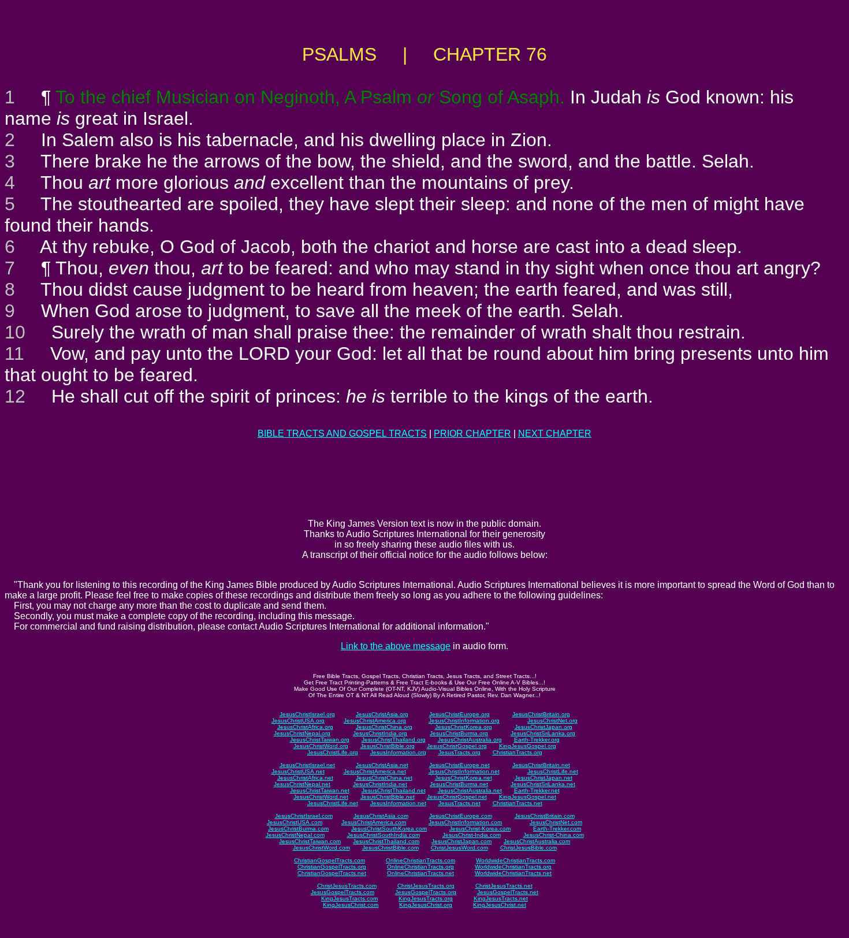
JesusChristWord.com (321, 847)
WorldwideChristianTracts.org (513, 866)
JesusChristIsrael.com (304, 816)
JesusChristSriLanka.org (543, 733)
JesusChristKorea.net (463, 778)
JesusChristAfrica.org (305, 727)
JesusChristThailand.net (394, 790)
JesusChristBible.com (390, 847)
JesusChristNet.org (552, 720)
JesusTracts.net (459, 803)
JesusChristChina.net (384, 778)
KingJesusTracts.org (426, 898)
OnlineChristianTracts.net (420, 873)
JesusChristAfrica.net (305, 778)
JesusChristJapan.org (543, 727)
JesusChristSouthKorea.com (389, 828)
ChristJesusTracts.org (426, 886)
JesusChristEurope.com (460, 816)
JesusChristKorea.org (463, 727)
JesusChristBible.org (387, 746)
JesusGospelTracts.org (425, 892)
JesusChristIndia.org (380, 733)
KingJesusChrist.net (499, 905)
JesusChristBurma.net (459, 784)
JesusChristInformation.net (464, 771)
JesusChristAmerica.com (373, 822)
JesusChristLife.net (552, 771)
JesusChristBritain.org (541, 714)
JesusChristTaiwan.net (319, 790)
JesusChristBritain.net (541, 765)
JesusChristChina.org (384, 727)
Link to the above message (395, 646)
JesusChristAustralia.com (537, 841)
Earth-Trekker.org (537, 739)
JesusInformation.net (398, 803)
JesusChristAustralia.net (470, 790)
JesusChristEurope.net (459, 765)
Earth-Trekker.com (557, 828)
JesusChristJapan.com (461, 841)
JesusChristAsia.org (382, 714)
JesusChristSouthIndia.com (383, 835)
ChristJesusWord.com (459, 847)
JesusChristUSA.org (298, 720)
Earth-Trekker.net (537, 790)
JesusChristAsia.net (382, 765)
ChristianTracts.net (517, 803)
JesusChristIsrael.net (307, 765)
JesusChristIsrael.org (307, 714)
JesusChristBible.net (387, 797)
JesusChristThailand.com (386, 841)
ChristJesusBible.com (528, 847)
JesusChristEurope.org (459, 714)
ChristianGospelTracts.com (329, 860)
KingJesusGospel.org (527, 746)
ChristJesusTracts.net (504, 886)
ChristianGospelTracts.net (331, 873)
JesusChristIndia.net (380, 784)
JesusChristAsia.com (380, 816)
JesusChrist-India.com (471, 835)
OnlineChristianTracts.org (420, 866)
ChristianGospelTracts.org (331, 866)
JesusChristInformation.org (464, 720)
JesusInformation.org (398, 752)
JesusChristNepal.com (295, 835)
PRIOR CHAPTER (472, 433)
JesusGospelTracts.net (507, 892)
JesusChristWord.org (320, 746)
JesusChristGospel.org (457, 746)
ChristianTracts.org (517, 752)
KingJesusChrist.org (425, 905)
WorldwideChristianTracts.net (513, 873)
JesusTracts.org (459, 752)
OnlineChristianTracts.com (420, 860)
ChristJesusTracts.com (347, 886)
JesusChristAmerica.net (375, 771)
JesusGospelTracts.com (342, 892)
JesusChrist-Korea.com (480, 828)
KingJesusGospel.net (527, 797)
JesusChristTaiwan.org (319, 739)
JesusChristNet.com (556, 822)
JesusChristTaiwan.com (310, 841)
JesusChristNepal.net (302, 784)
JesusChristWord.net (320, 797)
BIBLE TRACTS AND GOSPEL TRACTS (342, 433)
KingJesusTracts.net (501, 898)
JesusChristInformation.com (465, 822)
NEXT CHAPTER (554, 433)
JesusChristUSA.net (298, 771)
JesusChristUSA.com (294, 822)
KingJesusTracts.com (349, 898)
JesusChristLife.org (332, 752)
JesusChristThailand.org (394, 739)
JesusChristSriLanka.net (543, 784)
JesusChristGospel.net (457, 797)
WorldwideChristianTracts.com (515, 860)
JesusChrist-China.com (553, 835)
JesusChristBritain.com (545, 816)
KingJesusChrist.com (350, 905)
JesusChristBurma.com (298, 828)
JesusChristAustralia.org (470, 739)
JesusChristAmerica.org (375, 720)
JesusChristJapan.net (543, 778)
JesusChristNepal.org (302, 733)
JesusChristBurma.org (459, 733)
